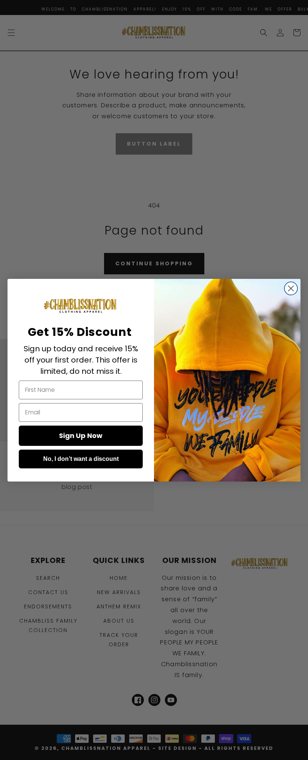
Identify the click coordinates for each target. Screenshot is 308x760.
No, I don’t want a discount (81, 459)
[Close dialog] (290, 288)
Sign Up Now (81, 435)
